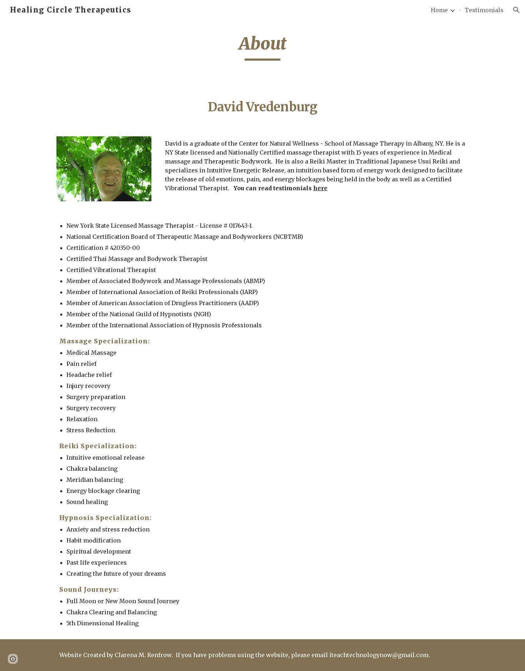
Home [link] (439, 10)
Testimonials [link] (484, 10)
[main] (262, 47)
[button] (516, 10)
